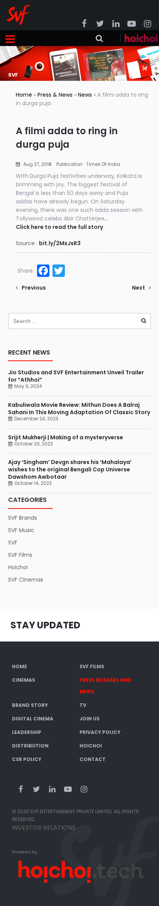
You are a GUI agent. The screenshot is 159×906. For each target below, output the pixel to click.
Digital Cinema (32, 718)
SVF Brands (22, 518)
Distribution (30, 745)
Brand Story (30, 705)
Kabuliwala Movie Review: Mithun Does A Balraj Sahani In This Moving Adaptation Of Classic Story (79, 408)
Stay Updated (45, 625)
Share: (25, 271)
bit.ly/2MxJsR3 (60, 243)
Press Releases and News (105, 686)
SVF (12, 542)
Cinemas (23, 680)
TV (83, 705)
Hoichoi (18, 567)
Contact (93, 759)
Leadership (26, 732)
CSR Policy (26, 759)
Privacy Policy (100, 732)
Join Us (90, 718)
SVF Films (20, 555)
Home (24, 95)
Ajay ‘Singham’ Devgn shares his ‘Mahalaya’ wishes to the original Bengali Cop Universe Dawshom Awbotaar (70, 469)
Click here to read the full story (59, 227)
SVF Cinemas (25, 580)
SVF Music (21, 530)
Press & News (55, 95)
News (85, 95)
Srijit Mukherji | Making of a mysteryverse (65, 437)
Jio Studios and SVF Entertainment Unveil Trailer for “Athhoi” (76, 376)
